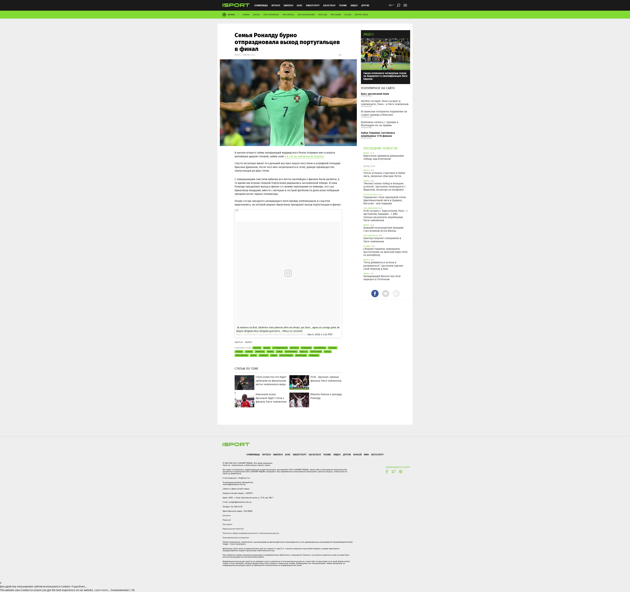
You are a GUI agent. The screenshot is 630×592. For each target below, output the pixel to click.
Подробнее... (79, 586)
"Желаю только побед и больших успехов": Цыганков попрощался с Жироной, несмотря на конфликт (384, 187)
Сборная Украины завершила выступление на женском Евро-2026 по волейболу (385, 252)
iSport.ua (239, 342)
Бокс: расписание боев (375, 94)
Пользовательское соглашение (236, 537)
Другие (365, 5)
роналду (332, 348)
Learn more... (102, 590)
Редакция (227, 520)
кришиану (313, 355)
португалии (316, 351)
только (249, 351)
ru (390, 5)
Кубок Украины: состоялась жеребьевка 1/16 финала (378, 134)
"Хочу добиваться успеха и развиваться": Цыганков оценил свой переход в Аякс (383, 266)
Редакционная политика (233, 528)
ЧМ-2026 (347, 14)
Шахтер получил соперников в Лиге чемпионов (382, 239)
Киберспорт (313, 5)
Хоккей (357, 454)
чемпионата (319, 348)
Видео (368, 34)
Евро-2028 (322, 14)
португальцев (286, 355)
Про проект (227, 524)
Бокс (299, 5)
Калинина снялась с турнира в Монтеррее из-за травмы (379, 123)
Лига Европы (288, 14)
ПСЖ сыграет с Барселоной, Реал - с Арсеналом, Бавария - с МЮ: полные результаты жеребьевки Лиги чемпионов (385, 215)
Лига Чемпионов (271, 14)
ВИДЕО (354, 5)
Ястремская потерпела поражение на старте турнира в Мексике (384, 113)
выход (267, 348)
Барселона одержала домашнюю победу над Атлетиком (383, 157)
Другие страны (361, 14)
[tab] (375, 293)
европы (257, 348)
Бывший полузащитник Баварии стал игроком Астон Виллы (383, 229)
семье (279, 351)
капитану (264, 355)
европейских (242, 355)
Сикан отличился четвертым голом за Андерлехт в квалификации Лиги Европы (385, 76)
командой (306, 348)
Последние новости (380, 148)
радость (303, 351)
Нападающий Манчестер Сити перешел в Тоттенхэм (382, 277)
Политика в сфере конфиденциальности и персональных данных (251, 533)
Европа (256, 14)
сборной (294, 348)
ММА (366, 454)
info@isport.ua (244, 478)
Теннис (343, 5)
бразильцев (301, 355)
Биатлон (288, 5)
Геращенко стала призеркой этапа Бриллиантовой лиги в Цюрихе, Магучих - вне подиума (384, 200)
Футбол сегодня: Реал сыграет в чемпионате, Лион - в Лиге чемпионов (385, 102)
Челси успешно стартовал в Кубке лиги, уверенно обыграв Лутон (384, 174)
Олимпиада (261, 5)
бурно (253, 355)
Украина (246, 14)
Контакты (227, 515)
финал (270, 351)
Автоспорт (377, 454)
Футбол (275, 5)
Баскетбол (329, 5)
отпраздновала (280, 348)
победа (239, 351)
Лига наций (336, 14)
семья (274, 355)
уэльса (328, 351)
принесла (260, 351)
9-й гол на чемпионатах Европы (304, 156)
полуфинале (291, 351)
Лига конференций (306, 14)
